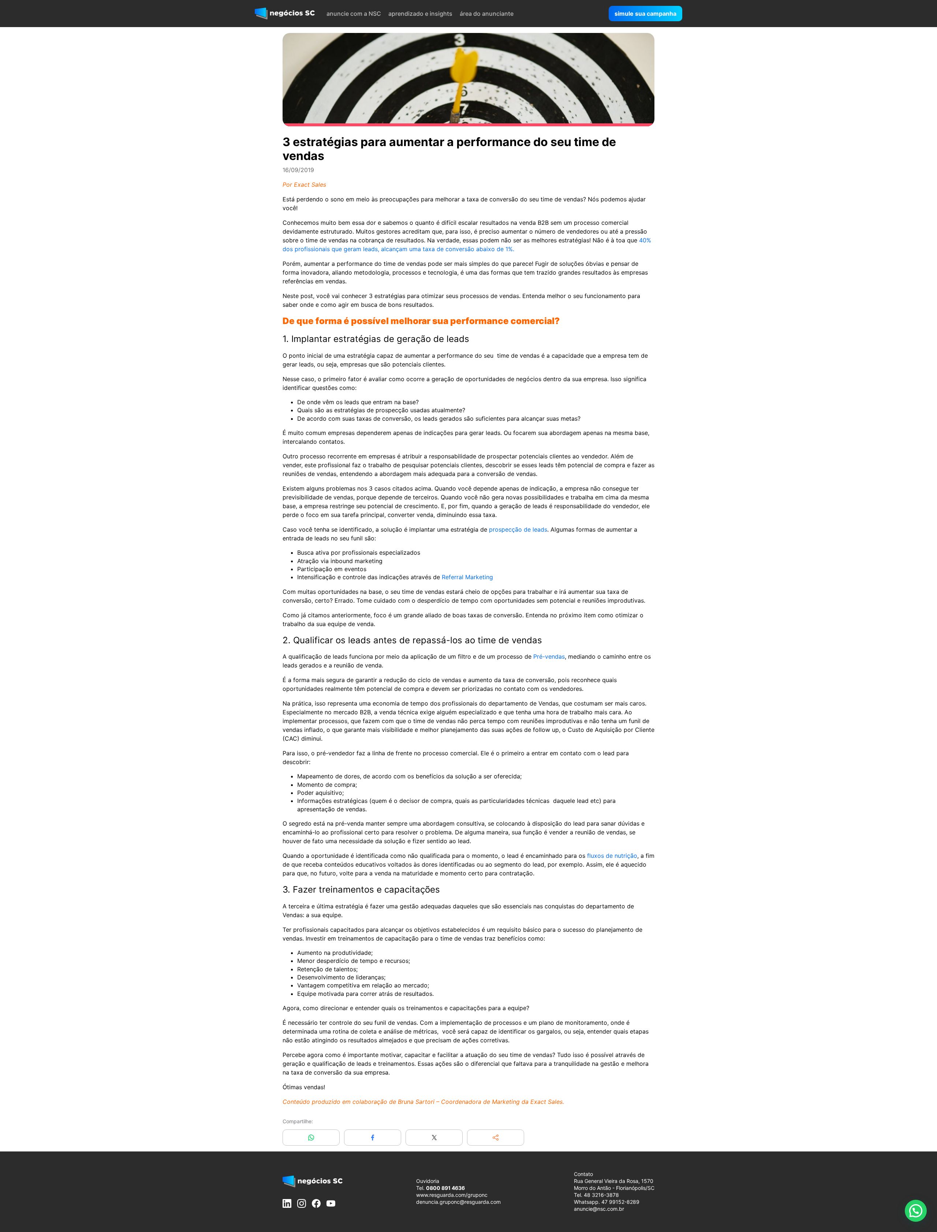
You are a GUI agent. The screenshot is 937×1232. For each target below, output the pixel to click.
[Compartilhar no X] (434, 1137)
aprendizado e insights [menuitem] (420, 13)
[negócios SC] (285, 13)
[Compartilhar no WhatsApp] (311, 1137)
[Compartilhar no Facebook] (372, 1137)
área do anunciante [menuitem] (487, 13)
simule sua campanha (645, 13)
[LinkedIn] (287, 1203)
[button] (495, 1137)
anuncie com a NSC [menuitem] (353, 13)
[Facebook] (316, 1203)
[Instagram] (301, 1203)
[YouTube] (330, 1203)
